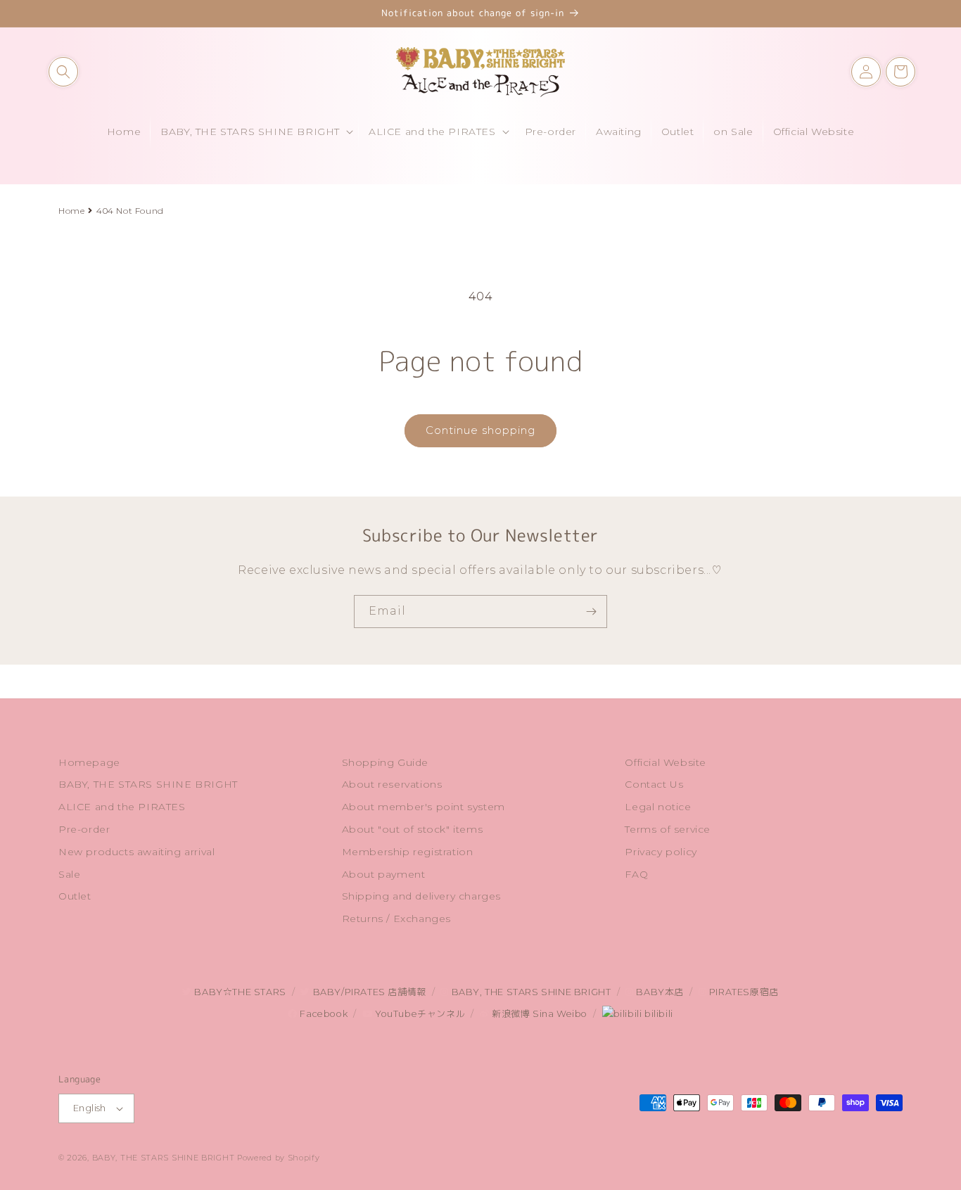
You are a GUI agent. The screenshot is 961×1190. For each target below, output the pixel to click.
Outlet (74, 896)
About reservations (392, 784)
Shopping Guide (385, 762)
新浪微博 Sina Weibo (538, 1014)
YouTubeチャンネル (418, 1014)
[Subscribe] (590, 611)
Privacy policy (660, 851)
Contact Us (654, 784)
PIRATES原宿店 (742, 992)
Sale (69, 874)
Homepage (89, 762)
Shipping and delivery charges (421, 896)
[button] (63, 71)
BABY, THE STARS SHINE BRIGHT (148, 784)
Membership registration (407, 851)
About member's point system (423, 806)
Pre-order (84, 829)
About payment (384, 874)
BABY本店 (659, 992)
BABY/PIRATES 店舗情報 (368, 992)
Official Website (665, 762)
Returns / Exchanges (396, 918)
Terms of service (668, 829)
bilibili (657, 1014)
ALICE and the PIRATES (122, 806)
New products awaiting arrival (136, 851)
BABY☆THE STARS (239, 992)
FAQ (636, 874)
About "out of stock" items (412, 829)
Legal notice (658, 806)
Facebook (323, 1014)
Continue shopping (480, 430)
